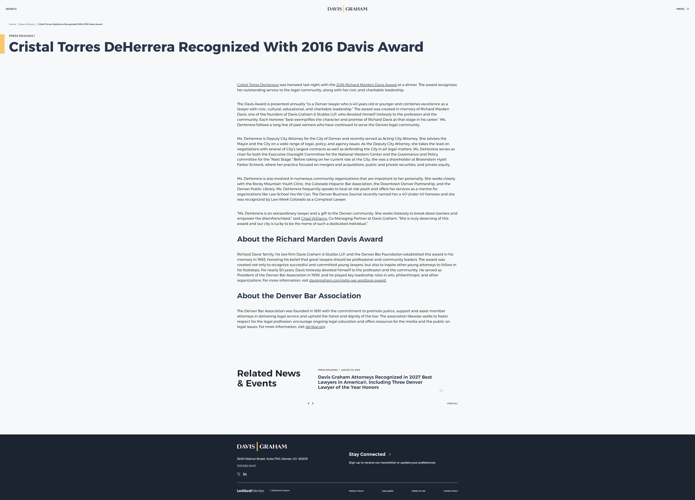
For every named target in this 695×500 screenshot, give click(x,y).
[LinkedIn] (245, 474)
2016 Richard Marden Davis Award (366, 85)
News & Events (27, 24)
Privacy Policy (356, 491)
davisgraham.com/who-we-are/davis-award (347, 280)
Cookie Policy (451, 491)
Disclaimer (387, 491)
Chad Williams (314, 218)
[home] (347, 9)
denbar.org (315, 327)
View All (452, 403)
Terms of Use (418, 491)
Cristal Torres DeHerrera (258, 85)
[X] (238, 474)
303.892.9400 (246, 466)
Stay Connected (367, 454)
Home (12, 24)
